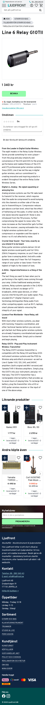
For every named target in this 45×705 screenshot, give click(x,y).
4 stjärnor (11, 122)
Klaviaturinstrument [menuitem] (12, 623)
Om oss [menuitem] (5, 665)
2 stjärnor (6, 122)
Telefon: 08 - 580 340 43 (13, 573)
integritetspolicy (7, 527)
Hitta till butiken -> (10, 591)
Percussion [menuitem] (7, 634)
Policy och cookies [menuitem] (11, 657)
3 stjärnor (9, 122)
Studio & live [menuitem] (8, 631)
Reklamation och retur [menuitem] (13, 661)
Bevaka (14, 93)
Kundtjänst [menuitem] (7, 646)
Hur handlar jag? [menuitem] (10, 654)
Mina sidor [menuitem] (7, 669)
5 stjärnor (13, 122)
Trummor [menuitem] (6, 627)
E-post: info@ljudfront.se (13, 576)
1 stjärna (4, 122)
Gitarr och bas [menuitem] (9, 619)
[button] (4, 6)
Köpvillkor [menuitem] (7, 650)
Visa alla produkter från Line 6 (13, 108)
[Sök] (40, 10)
